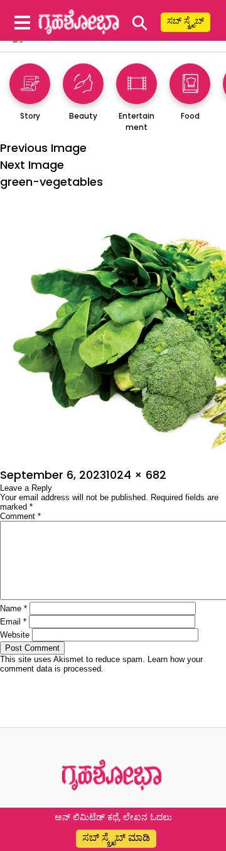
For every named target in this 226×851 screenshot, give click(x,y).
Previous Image (43, 148)
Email (13, 621)
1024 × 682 (136, 475)
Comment (20, 516)
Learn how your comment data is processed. (101, 664)
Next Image (32, 165)
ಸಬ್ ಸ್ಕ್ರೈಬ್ (185, 20)
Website (15, 635)
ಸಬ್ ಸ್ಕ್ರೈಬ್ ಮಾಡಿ (116, 837)
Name (13, 608)
